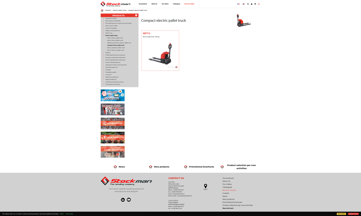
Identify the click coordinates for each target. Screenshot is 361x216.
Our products (143, 4)
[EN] (243, 4)
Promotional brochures (232, 202)
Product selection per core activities (238, 205)
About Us (154, 4)
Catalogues (176, 4)
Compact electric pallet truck (137, 10)
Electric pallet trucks (119, 10)
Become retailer (189, 4)
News (225, 196)
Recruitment (228, 208)
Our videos (165, 4)
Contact (226, 193)
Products (108, 10)
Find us (206, 189)
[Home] (102, 10)
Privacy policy (69, 214)
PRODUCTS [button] (118, 15)
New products (228, 199)
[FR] (238, 4)
